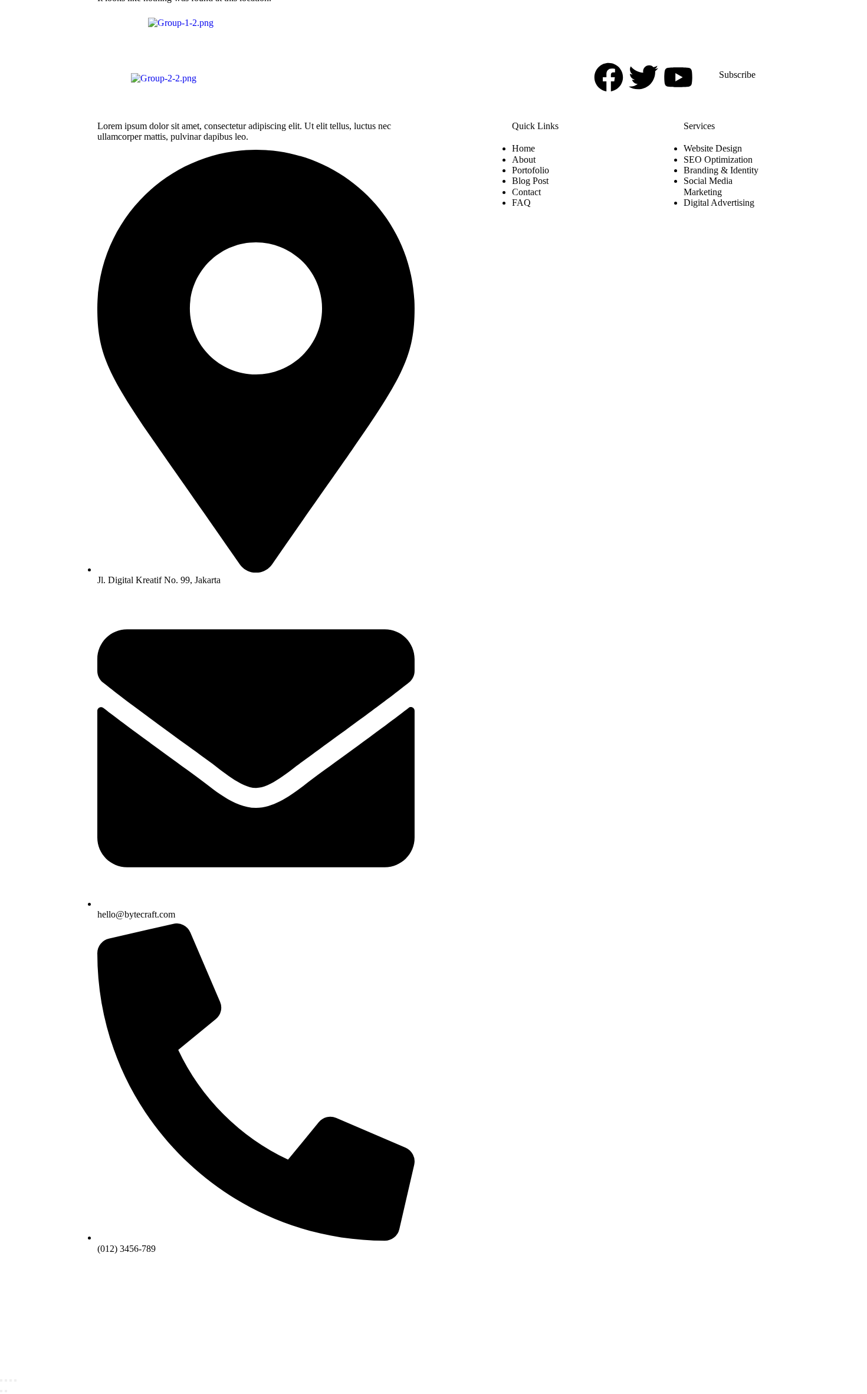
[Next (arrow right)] (6, 1391)
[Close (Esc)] (15, 1380)
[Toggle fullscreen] (6, 1380)
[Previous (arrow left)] (1, 1391)
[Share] (10, 1380)
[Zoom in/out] (1, 1380)
